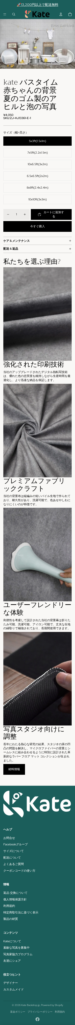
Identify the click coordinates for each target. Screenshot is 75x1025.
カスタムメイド (13, 989)
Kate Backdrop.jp (30, 1005)
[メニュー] (5, 14)
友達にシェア (12, 960)
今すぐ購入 (37, 226)
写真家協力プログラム (17, 954)
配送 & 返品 (10, 248)
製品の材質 (10, 919)
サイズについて (13, 851)
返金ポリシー (17, 1011)
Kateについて (12, 941)
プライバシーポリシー (40, 1011)
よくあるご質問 (13, 864)
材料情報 (14, 769)
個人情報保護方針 (15, 899)
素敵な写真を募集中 (16, 947)
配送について (12, 857)
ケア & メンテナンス (16, 241)
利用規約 (9, 906)
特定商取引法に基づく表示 (20, 912)
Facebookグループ (15, 844)
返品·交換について (15, 893)
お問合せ (9, 838)
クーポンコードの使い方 (19, 870)
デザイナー (10, 983)
